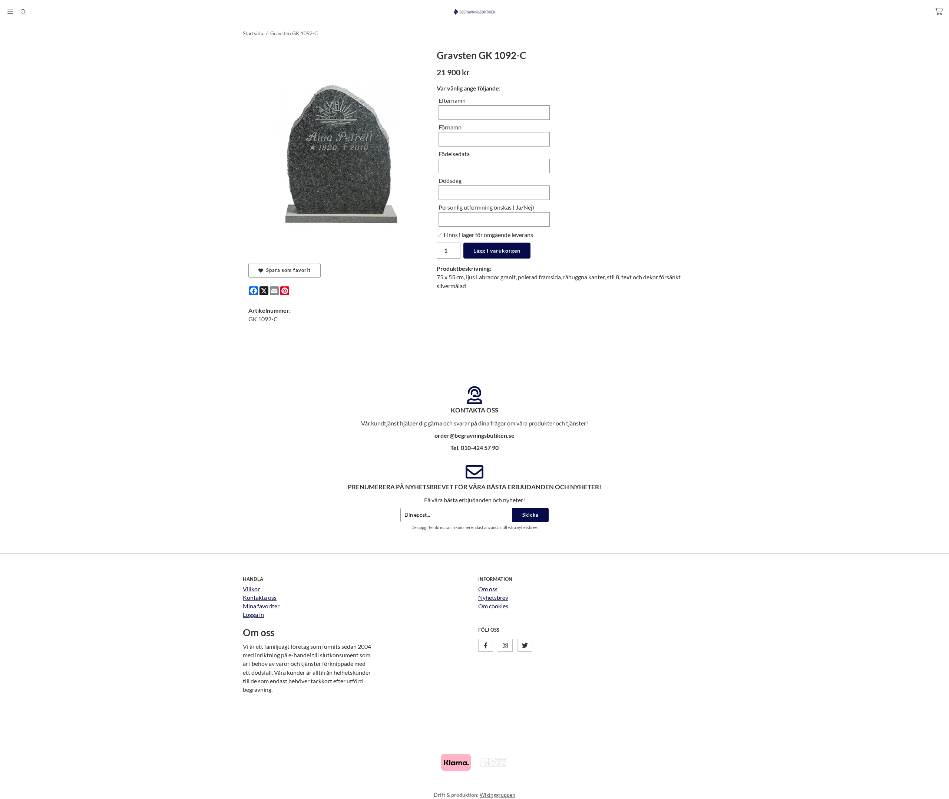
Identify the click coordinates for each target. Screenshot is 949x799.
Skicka (530, 515)
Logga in (253, 614)
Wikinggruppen (497, 795)
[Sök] (23, 12)
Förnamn (450, 127)
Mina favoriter (261, 605)
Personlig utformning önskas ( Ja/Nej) (486, 207)
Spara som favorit (287, 270)
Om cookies (493, 605)
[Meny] (10, 11)
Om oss (487, 588)
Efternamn (452, 100)
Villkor (251, 588)
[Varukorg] (938, 11)
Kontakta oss (260, 597)
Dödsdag (450, 180)
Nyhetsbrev (493, 597)
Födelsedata (454, 153)
